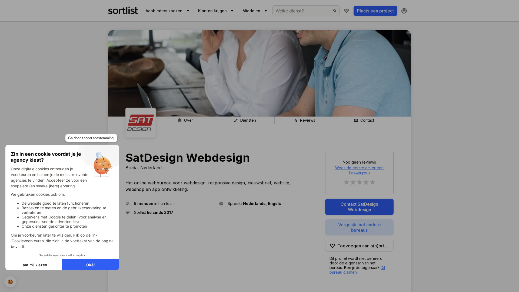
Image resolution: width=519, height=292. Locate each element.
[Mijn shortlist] (346, 11)
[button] (170, 203)
